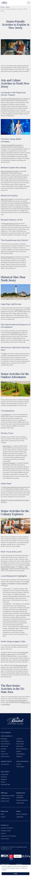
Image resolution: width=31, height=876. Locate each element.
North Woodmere (22, 749)
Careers (3, 817)
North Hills (19, 746)
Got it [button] (15, 873)
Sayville (18, 751)
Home (2, 7)
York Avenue (5, 764)
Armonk (18, 764)
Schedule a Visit (6, 830)
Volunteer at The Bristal (8, 836)
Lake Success (5, 756)
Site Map (19, 864)
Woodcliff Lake (5, 784)
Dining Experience (22, 800)
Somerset (4, 777)
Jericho (3, 751)
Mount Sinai (20, 744)
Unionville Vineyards (9, 463)
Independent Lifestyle (8, 795)
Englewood (4, 774)
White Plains (20, 766)
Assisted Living (5, 798)
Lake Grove (4, 754)
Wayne (3, 782)
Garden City (4, 746)
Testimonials (20, 803)
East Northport (5, 744)
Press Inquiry (5, 838)
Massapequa (20, 741)
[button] (18, 856)
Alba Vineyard (7, 446)
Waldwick (4, 779)
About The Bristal (21, 814)
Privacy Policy (5, 864)
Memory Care (5, 801)
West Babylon (20, 754)
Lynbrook (19, 739)
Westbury (19, 756)
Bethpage (4, 739)
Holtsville (4, 749)
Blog (7, 7)
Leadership (19, 817)
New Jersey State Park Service (13, 487)
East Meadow (5, 741)
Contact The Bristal (7, 828)
